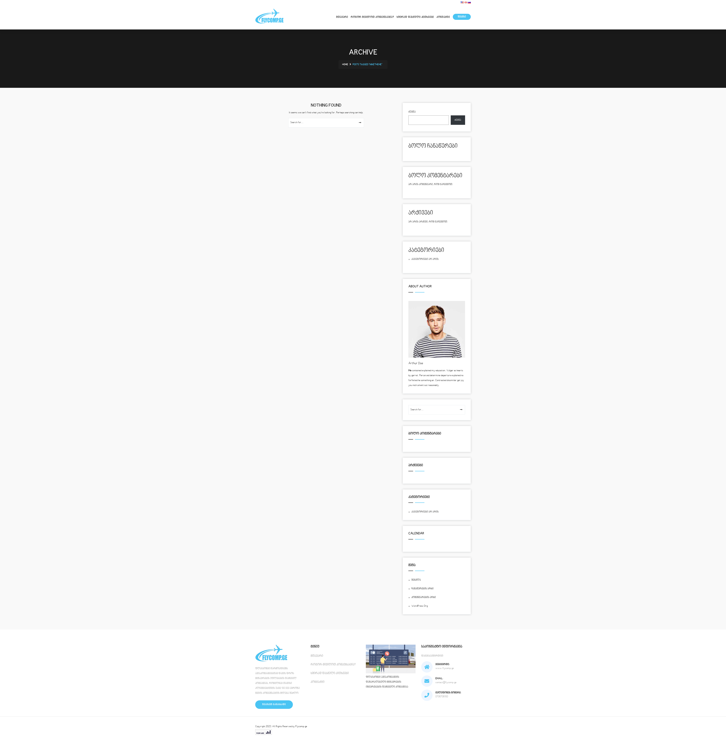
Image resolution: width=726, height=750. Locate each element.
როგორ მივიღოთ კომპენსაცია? (372, 17)
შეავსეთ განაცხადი (274, 704)
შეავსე (462, 16)
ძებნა (412, 111)
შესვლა (416, 580)
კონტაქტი (443, 17)
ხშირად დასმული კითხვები (415, 17)
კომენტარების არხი (423, 597)
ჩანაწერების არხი (422, 588)
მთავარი (342, 17)
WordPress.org (419, 606)
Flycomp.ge (301, 726)
